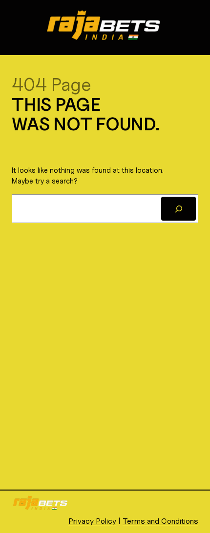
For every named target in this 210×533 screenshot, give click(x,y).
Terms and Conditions (160, 521)
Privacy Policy (92, 521)
